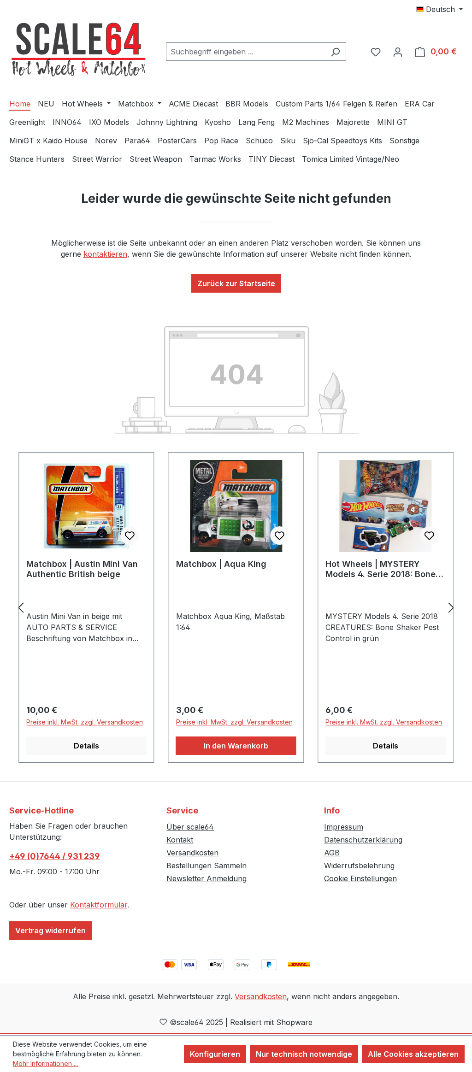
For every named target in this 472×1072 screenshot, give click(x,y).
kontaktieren (105, 254)
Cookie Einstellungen (360, 878)
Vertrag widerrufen (50, 930)
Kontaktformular (98, 904)
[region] (236, 607)
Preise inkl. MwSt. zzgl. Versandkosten (84, 722)
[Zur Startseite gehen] (78, 50)
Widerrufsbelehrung (359, 865)
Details (86, 745)
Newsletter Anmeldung (206, 878)
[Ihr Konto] (398, 51)
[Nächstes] (451, 608)
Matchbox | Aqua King (221, 564)
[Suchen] (335, 51)
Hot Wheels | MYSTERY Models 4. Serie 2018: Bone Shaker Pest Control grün (380, 569)
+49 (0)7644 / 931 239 (54, 856)
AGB (332, 852)
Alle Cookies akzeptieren (413, 1054)
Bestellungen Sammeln (206, 865)
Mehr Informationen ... (45, 1063)
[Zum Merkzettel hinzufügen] (130, 535)
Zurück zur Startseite (236, 283)
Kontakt (179, 839)
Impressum (343, 826)
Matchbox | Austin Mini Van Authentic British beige (82, 569)
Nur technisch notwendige (304, 1054)
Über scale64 (190, 826)
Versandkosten (192, 852)
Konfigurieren (215, 1054)
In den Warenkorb (236, 745)
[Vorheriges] (21, 608)
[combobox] (245, 51)
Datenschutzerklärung (363, 839)
